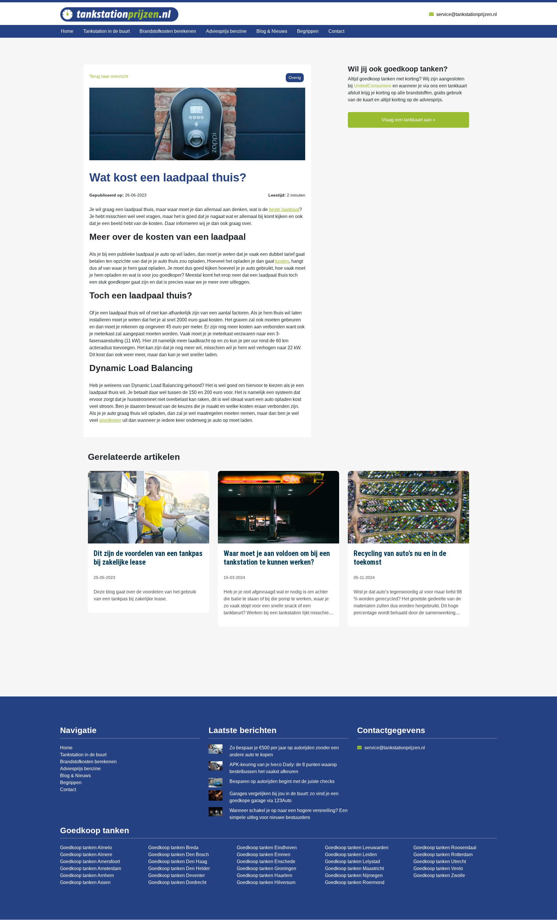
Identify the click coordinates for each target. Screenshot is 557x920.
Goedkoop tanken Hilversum (266, 882)
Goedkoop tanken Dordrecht (177, 882)
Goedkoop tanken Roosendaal (444, 847)
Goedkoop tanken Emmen (263, 854)
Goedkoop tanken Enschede (266, 861)
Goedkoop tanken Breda (173, 847)
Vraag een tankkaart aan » (408, 119)
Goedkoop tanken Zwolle (439, 875)
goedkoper (110, 420)
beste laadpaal (284, 209)
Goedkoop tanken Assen (85, 882)
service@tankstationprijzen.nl (466, 14)
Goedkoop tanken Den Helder (179, 868)
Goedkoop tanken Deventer (176, 875)
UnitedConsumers (372, 85)
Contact (336, 31)
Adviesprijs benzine (226, 31)
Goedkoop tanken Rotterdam (443, 854)
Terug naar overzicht (108, 76)
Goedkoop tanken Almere (86, 854)
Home (67, 31)
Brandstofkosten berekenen (168, 31)
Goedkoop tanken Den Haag (177, 861)
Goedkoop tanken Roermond (354, 882)
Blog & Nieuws (271, 31)
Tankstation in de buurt (106, 31)
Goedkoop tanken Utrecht (439, 861)
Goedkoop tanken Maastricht (354, 868)
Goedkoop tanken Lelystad (352, 861)
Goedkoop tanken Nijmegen (354, 875)
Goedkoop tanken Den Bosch (178, 854)
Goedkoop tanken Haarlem (264, 875)
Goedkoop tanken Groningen (266, 868)
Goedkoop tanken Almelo (86, 847)
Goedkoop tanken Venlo (438, 868)
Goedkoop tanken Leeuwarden (356, 847)
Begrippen (308, 31)
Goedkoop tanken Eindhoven (267, 847)
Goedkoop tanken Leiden (351, 854)
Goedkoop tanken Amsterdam (90, 868)
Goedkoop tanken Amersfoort (90, 861)
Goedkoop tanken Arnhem (87, 875)
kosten (282, 261)
